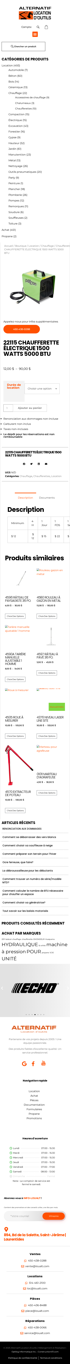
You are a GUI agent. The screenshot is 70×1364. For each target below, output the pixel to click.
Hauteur (13, 143)
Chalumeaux (23, 103)
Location (7, 65)
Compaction (16, 114)
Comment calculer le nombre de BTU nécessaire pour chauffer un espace (32, 892)
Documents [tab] (47, 497)
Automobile (16, 70)
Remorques (16, 206)
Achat (5, 229)
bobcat (9, 939)
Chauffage (15, 93)
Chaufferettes (23, 108)
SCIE (52, 953)
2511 (3, 939)
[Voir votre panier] (47, 27)
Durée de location (14, 386)
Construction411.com (48, 1351)
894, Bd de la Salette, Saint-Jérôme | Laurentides (35, 1237)
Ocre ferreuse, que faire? (17, 862)
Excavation (15, 125)
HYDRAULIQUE (20, 944)
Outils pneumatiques (22, 171)
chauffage (16, 939)
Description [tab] (25, 497)
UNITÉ (9, 958)
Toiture (13, 223)
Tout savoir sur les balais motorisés (25, 911)
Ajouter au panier (30, 407)
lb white (42, 946)
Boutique (20, 245)
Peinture (14, 183)
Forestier (14, 131)
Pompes (13, 200)
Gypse (12, 137)
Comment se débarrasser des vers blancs (29, 837)
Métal (12, 160)
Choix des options (15, 616)
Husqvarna (50, 939)
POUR (34, 951)
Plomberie (15, 194)
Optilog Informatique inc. (24, 1351)
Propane (7, 236)
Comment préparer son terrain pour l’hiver (29, 854)
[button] (35, 34)
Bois (11, 81)
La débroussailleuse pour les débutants (27, 870)
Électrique (15, 120)
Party (11, 177)
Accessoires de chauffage (30, 97)
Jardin (12, 148)
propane (45, 953)
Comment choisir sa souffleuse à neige (27, 845)
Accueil (8, 245)
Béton (12, 75)
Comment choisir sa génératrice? (23, 902)
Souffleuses (16, 217)
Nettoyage (15, 166)
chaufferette (27, 939)
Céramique (15, 87)
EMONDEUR (39, 939)
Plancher (14, 189)
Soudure (14, 212)
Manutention (17, 154)
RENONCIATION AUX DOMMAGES (22, 828)
